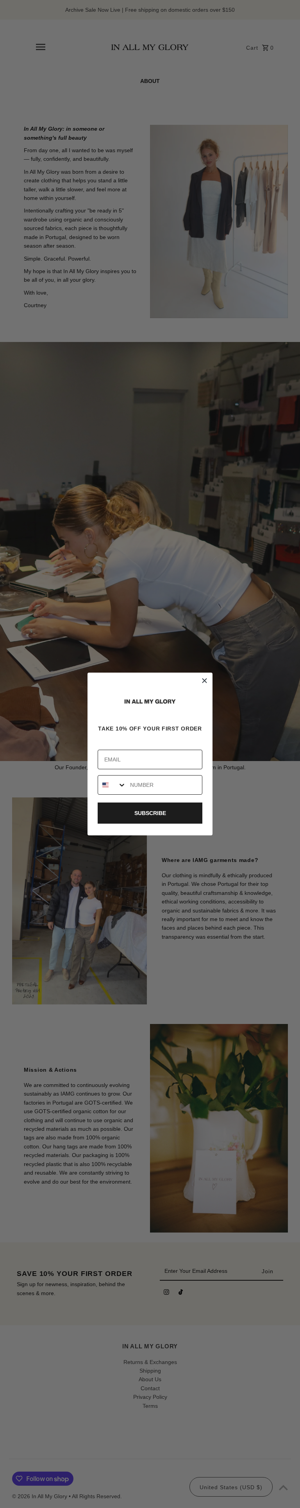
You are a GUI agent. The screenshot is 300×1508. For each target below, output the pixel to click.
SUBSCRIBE (150, 813)
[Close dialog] (204, 681)
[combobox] (112, 785)
